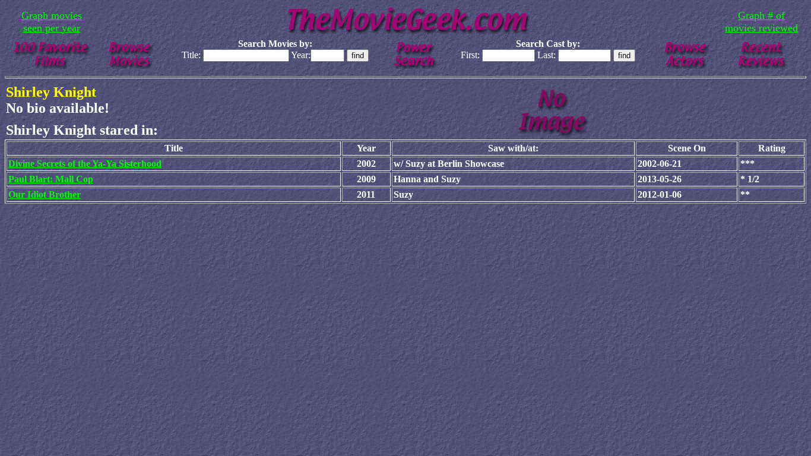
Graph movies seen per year (51, 22)
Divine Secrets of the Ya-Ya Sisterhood (84, 164)
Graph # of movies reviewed (761, 22)
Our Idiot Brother (44, 194)
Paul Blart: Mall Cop (50, 179)
